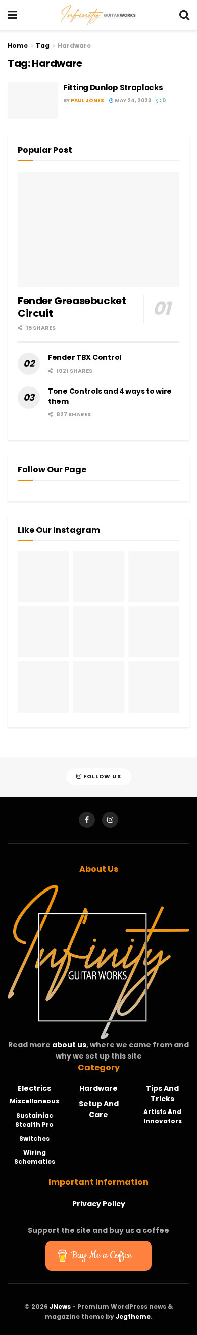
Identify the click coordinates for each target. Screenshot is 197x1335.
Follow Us (101, 776)
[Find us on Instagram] (110, 820)
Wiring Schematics (34, 1157)
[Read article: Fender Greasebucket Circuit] (98, 229)
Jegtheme (133, 1316)
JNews (60, 1306)
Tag (43, 45)
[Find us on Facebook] (87, 820)
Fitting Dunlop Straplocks (113, 87)
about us (69, 1045)
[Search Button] (184, 15)
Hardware (74, 45)
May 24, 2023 (132, 100)
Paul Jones (87, 100)
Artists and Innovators (162, 1116)
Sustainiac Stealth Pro (34, 1120)
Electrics (34, 1088)
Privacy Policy (98, 1204)
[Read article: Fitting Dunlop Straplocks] (33, 100)
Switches (34, 1138)
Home (18, 45)
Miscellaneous (34, 1101)
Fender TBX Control (84, 357)
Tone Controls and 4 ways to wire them (110, 396)
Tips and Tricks (162, 1093)
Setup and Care (99, 1109)
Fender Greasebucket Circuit (72, 307)
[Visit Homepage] (98, 15)
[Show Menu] (12, 15)
